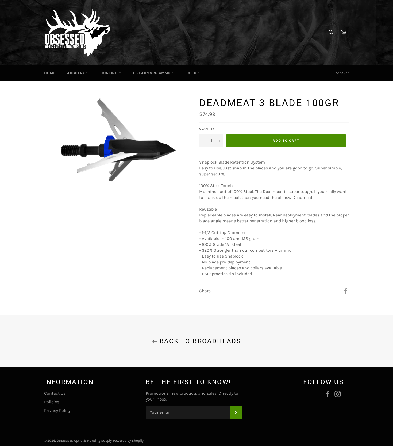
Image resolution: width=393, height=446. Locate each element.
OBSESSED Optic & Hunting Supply (84, 441)
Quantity (206, 129)
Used (192, 73)
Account (342, 73)
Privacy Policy (57, 410)
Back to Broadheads (199, 341)
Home (49, 73)
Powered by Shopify (128, 441)
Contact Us (55, 393)
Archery (76, 73)
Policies (51, 401)
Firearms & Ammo (152, 73)
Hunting (109, 73)
